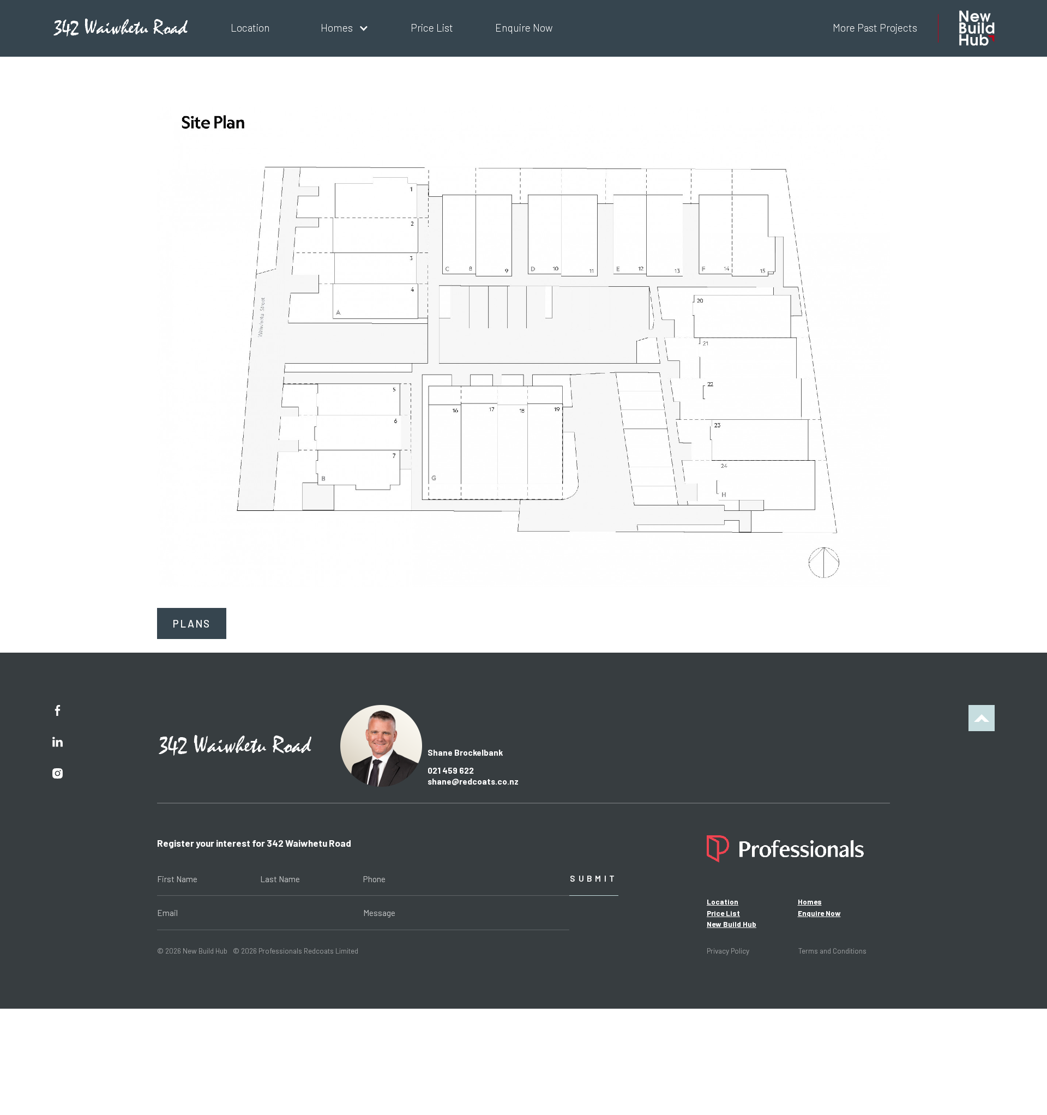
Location (722, 901)
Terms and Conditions (832, 951)
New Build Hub (731, 924)
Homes (810, 901)
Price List (723, 913)
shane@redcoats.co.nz (473, 781)
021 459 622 (451, 770)
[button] (340, 28)
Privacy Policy (728, 951)
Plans (191, 623)
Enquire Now (819, 913)
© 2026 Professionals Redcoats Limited (295, 951)
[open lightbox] (523, 346)
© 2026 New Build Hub (192, 951)
